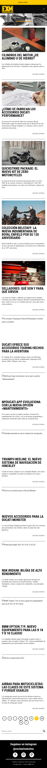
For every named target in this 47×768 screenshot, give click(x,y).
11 (21, 722)
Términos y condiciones (18, 762)
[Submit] (44, 731)
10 (42, 718)
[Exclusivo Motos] (11, 9)
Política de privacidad (30, 762)
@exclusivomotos (23, 749)
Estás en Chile (22, 2)
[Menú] (43, 9)
